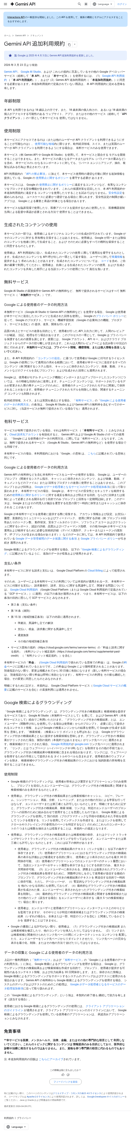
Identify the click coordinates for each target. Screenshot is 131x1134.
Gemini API (20, 35)
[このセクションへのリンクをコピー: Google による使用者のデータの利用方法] (71, 305)
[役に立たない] (68, 1074)
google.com (82, 744)
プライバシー (24, 1118)
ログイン (122, 4)
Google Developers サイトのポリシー (106, 1096)
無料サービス (42, 959)
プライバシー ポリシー (110, 316)
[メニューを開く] (5, 4)
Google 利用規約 (61, 744)
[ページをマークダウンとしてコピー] (69, 44)
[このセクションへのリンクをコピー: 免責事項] (23, 1032)
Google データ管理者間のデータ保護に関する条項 (46, 538)
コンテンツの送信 (49, 358)
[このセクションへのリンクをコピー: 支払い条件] (24, 564)
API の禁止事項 (35, 173)
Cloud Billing (95, 570)
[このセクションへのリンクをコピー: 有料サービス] (32, 422)
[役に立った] (63, 1074)
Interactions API (16, 17)
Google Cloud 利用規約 (24, 589)
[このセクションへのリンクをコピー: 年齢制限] (23, 101)
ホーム (7, 35)
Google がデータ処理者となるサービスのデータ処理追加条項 (72, 486)
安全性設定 (115, 192)
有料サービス (84, 400)
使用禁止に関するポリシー (52, 178)
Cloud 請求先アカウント (24, 434)
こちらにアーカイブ (51, 1059)
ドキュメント (36, 35)
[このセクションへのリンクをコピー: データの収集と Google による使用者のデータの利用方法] (95, 953)
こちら (92, 453)
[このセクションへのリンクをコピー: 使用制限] (23, 131)
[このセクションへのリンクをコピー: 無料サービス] (32, 282)
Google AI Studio (31, 71)
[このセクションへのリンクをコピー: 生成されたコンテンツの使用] (60, 225)
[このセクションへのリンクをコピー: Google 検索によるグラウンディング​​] (75, 703)
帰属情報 (117, 256)
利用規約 (9, 1118)
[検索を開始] (79, 4)
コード (105, 261)
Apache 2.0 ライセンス (38, 1096)
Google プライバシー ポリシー (99, 538)
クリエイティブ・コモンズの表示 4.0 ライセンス (77, 1093)
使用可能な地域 (44, 143)
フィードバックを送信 (65, 1081)
